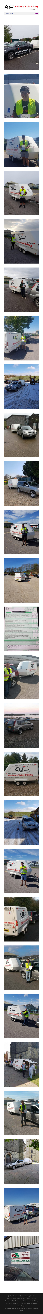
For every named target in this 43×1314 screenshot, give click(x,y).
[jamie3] (21, 118)
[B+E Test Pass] (21, 989)
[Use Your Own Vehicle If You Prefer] (21, 69)
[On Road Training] (21, 941)
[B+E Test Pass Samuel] (21, 263)
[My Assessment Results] (21, 651)
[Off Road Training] (21, 457)
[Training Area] (21, 408)
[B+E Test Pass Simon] (21, 893)
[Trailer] (21, 796)
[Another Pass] (21, 699)
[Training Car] (21, 747)
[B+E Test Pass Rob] (21, 1038)
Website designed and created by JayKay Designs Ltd (21, 1309)
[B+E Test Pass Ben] (21, 554)
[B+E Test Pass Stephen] (21, 311)
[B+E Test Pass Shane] (21, 215)
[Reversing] (21, 844)
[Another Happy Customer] (21, 1135)
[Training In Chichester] (21, 602)
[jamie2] (21, 166)
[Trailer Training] (21, 505)
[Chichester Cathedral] (21, 1183)
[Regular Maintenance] (21, 1280)
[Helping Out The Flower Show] (21, 1086)
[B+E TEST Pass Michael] (21, 1232)
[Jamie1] (21, 360)
